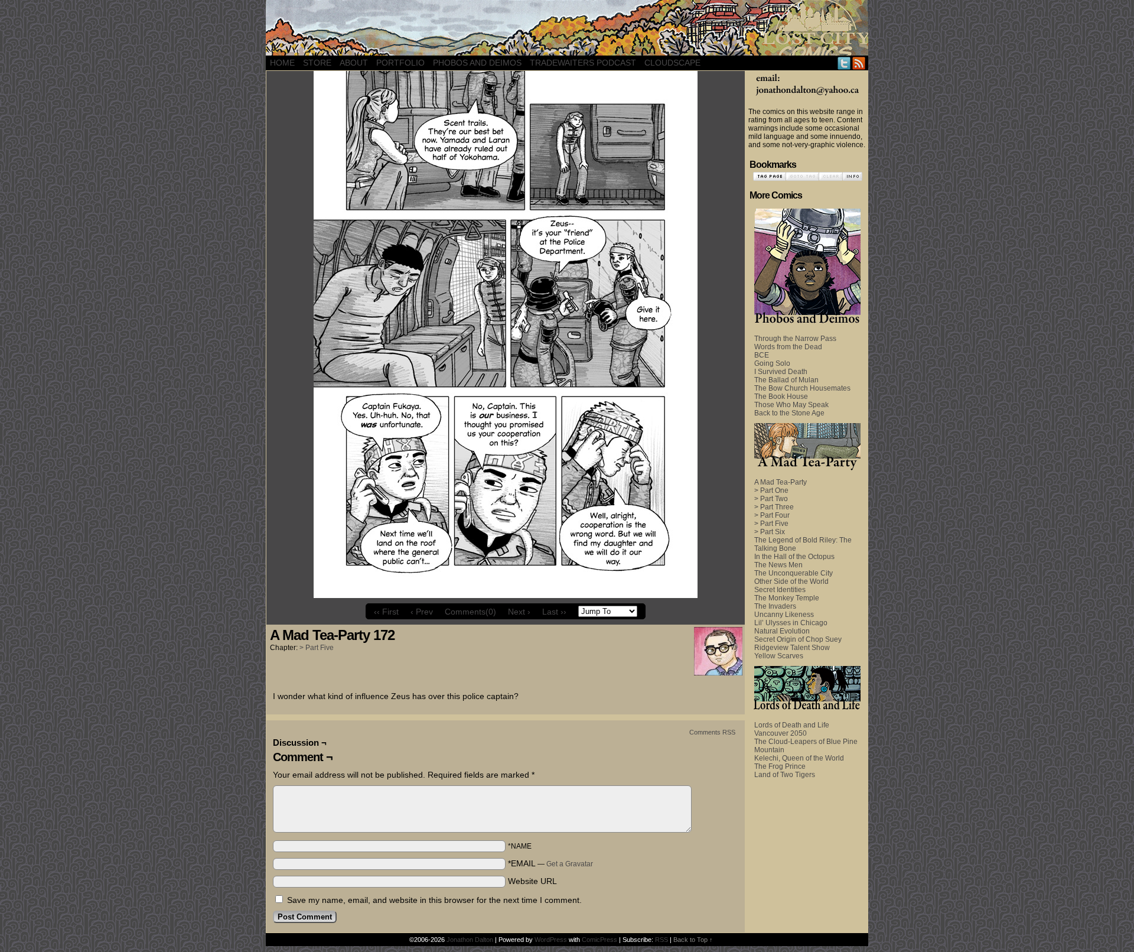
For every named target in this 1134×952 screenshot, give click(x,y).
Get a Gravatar (569, 864)
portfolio (400, 62)
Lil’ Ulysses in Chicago (790, 623)
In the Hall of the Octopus (794, 557)
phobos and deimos (477, 62)
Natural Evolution (782, 631)
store (317, 62)
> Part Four (772, 515)
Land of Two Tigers (784, 775)
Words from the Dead (788, 347)
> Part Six (769, 532)
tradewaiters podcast (583, 62)
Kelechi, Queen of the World (799, 758)
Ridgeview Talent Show (792, 648)
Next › (519, 611)
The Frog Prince (780, 766)
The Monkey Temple (786, 598)
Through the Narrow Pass (795, 338)
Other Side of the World (791, 581)
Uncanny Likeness (784, 614)
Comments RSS (712, 732)
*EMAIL (550, 863)
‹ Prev (421, 611)
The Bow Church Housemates (802, 388)
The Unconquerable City (793, 573)
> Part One (771, 490)
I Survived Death (780, 372)
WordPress (551, 939)
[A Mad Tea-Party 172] (506, 595)
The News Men (778, 565)
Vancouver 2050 (780, 733)
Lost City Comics (567, 28)
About (354, 62)
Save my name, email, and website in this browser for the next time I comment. (434, 900)
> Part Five (316, 648)
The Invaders (775, 606)
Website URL (532, 881)
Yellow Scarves (778, 656)
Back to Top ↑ (693, 939)
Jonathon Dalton (470, 939)
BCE (761, 355)
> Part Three (774, 507)
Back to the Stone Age (789, 413)
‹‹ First (386, 611)
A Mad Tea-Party (780, 482)
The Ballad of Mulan (786, 380)
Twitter (844, 63)
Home (282, 62)
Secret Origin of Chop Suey (798, 639)
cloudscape (672, 62)
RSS (859, 63)
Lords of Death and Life (791, 725)
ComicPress (599, 939)
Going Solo (772, 363)
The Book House (781, 396)
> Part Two (771, 499)
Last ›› (554, 611)
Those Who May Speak (791, 405)
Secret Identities (780, 590)
